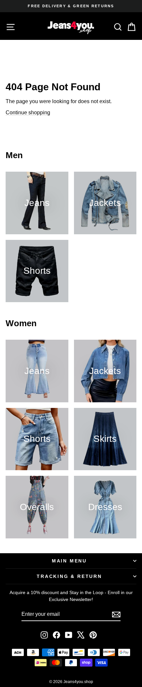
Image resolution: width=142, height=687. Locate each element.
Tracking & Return (69, 576)
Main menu (69, 560)
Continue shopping (28, 112)
